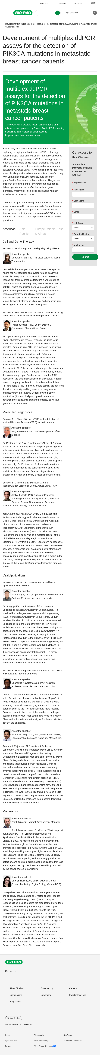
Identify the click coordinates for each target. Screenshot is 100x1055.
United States (13, 1018)
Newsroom (46, 995)
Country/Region (80, 234)
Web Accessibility (41, 1040)
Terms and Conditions (73, 1040)
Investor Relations (77, 995)
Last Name (78, 201)
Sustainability (47, 988)
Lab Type (77, 223)
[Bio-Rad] (14, 962)
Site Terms (68, 1035)
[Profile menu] (84, 12)
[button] (1, 25)
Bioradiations (16, 995)
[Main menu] (6, 12)
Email (75, 212)
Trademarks (39, 1035)
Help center (15, 1002)
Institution (78, 245)
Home (7, 1035)
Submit (85, 257)
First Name (78, 190)
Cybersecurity (11, 1040)
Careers (73, 988)
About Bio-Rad (17, 988)
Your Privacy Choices (43, 1046)
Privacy (8, 1046)
